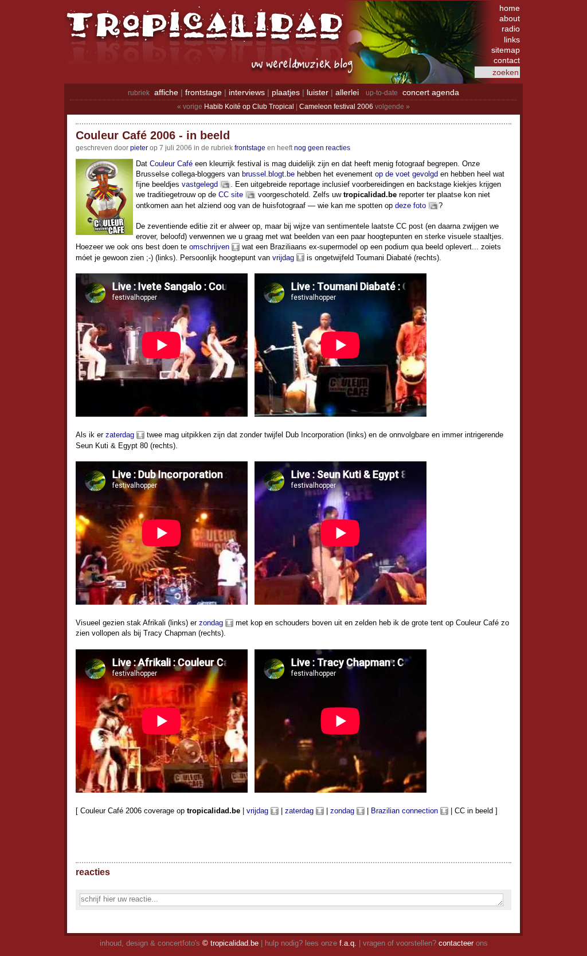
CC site (230, 194)
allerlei (347, 92)
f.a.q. (348, 943)
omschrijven (209, 246)
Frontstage (249, 148)
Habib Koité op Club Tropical (249, 107)
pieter (139, 148)
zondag (211, 622)
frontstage (203, 92)
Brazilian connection (404, 810)
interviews (247, 92)
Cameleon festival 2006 (336, 107)
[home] (207, 31)
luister (317, 92)
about (509, 18)
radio (511, 28)
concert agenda (430, 92)
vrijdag (283, 257)
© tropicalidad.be (230, 943)
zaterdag (119, 434)
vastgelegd (200, 184)
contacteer (456, 943)
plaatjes (286, 92)
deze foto (410, 205)
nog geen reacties (322, 148)
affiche (166, 92)
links (512, 39)
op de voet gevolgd (406, 174)
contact (507, 60)
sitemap (505, 49)
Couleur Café (171, 163)
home (509, 8)
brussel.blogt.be (268, 174)
